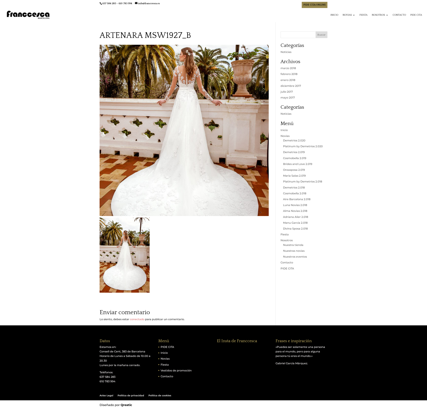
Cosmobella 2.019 (294, 158)
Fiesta (363, 15)
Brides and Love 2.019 (297, 164)
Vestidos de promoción (176, 370)
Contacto (399, 15)
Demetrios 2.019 (294, 152)
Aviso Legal (106, 395)
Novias (347, 15)
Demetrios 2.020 (294, 140)
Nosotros (378, 15)
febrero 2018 (289, 74)
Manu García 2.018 (295, 222)
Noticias (286, 52)
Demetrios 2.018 (294, 187)
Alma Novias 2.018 (295, 211)
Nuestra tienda (293, 245)
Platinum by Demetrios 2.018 (302, 181)
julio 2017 (287, 91)
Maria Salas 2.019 (294, 175)
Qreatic (126, 405)
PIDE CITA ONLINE (314, 4)
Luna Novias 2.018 (295, 205)
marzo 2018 (288, 68)
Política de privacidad (131, 395)
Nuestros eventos (295, 256)
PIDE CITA (416, 15)
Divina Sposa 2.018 (295, 228)
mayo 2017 (288, 97)
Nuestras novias (294, 250)
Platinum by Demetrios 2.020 (303, 146)
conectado (137, 319)
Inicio (334, 15)
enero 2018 (288, 80)
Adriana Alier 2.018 (295, 217)
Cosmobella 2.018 (294, 193)
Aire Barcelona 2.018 (296, 199)
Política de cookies (159, 395)
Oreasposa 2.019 (294, 169)
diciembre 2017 (291, 85)
